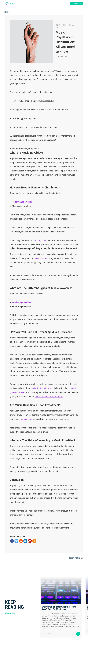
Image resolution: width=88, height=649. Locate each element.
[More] (34, 541)
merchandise (26, 419)
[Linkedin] (25, 541)
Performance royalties (22, 202)
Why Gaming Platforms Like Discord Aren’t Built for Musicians (59, 608)
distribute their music (43, 388)
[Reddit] (21, 541)
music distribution (42, 258)
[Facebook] (12, 541)
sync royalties (40, 240)
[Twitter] (16, 541)
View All (9, 613)
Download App (76, 3)
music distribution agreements (49, 396)
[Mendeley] (30, 541)
